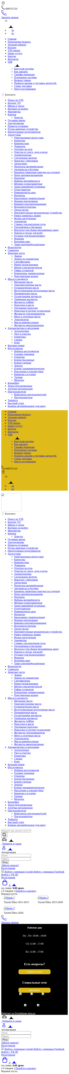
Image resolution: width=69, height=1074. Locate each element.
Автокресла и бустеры (26, 169)
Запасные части (16, 253)
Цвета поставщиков (25, 89)
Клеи (17, 342)
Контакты (13, 59)
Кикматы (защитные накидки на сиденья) (37, 172)
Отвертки (19, 357)
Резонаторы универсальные (29, 273)
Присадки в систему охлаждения (32, 310)
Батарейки (13, 383)
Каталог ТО (14, 103)
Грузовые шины (16, 120)
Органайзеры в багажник (28, 227)
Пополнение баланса (19, 41)
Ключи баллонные (24, 360)
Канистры (19, 140)
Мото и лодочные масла (27, 316)
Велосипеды (14, 247)
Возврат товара (22, 80)
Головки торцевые (24, 354)
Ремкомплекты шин (25, 192)
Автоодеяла (20, 163)
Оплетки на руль (23, 149)
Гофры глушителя (24, 270)
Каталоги (10, 94)
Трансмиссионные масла (27, 284)
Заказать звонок (10, 17)
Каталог (12, 47)
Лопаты (18, 365)
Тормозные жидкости (26, 299)
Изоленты (19, 195)
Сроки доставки (23, 86)
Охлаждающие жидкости (28, 296)
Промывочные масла (25, 293)
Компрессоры (21, 143)
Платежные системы (25, 77)
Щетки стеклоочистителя (28, 267)
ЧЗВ (10, 62)
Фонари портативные (26, 201)
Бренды (12, 56)
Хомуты (18, 117)
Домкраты (19, 146)
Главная (12, 39)
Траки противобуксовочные (29, 244)
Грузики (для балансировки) (29, 235)
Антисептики (21, 331)
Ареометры (20, 221)
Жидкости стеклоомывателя (29, 313)
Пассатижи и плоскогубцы (28, 371)
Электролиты (21, 319)
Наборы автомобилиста (27, 181)
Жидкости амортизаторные (29, 325)
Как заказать (21, 71)
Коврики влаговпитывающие (30, 204)
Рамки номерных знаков (27, 215)
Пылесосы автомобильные (28, 166)
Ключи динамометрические (29, 368)
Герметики (20, 336)
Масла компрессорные (26, 322)
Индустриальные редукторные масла (34, 290)
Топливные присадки (26, 308)
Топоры (18, 377)
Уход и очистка (22, 334)
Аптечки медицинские (20, 388)
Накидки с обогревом (26, 160)
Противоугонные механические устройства (38, 212)
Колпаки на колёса (18, 108)
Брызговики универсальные (29, 198)
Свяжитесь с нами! (34, 972)
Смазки (18, 339)
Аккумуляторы (16, 123)
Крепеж (12, 114)
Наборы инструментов (26, 351)
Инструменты (15, 348)
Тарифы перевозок (24, 74)
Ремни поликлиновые (26, 264)
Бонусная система (24, 68)
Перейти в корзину (25, 891)
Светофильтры (22, 261)
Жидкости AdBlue (24, 302)
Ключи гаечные (22, 362)
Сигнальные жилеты (25, 157)
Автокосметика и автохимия (23, 328)
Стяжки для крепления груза (30, 224)
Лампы (18, 256)
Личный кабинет (17, 44)
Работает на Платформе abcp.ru (18, 1013)
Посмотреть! (34, 990)
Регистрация (8, 868)
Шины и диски (16, 106)
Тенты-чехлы (21, 209)
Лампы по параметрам (26, 259)
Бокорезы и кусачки (25, 374)
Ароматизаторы (22, 155)
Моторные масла (23, 282)
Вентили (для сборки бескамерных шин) (36, 230)
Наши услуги (15, 53)
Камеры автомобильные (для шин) (27, 406)
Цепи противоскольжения (28, 175)
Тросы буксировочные (20, 386)
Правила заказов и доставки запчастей (35, 83)
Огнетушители (22, 189)
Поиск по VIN (15, 100)
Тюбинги (13, 400)
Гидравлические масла (26, 287)
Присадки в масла (24, 305)
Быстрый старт (16, 403)
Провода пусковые (18, 126)
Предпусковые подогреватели (24, 132)
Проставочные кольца (26, 276)
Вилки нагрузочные (25, 218)
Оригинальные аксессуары (29, 137)
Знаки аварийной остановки (29, 186)
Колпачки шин (22, 241)
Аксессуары (14, 134)
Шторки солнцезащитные (28, 183)
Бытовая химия (16, 345)
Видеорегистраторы (25, 207)
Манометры (14, 111)
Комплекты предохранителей (30, 394)
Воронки (19, 238)
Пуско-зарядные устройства (23, 129)
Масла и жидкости (18, 279)
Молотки (19, 380)
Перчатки (19, 178)
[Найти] (4, 835)
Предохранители (17, 391)
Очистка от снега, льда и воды (30, 152)
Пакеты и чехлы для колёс (28, 233)
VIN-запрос (14, 50)
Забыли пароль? (10, 865)
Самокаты (13, 250)
